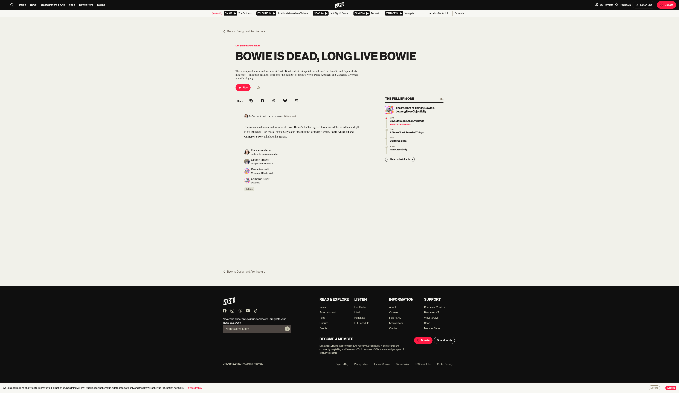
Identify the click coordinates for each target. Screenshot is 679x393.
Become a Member (434, 307)
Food (72, 4)
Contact (394, 328)
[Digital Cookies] (387, 138)
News (33, 4)
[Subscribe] (287, 328)
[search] (13, 5)
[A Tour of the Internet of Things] (387, 130)
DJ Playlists (606, 5)
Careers (393, 312)
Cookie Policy (401, 364)
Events (101, 4)
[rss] (258, 88)
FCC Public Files (421, 364)
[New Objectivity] (387, 147)
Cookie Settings (445, 364)
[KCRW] (229, 304)
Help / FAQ (395, 317)
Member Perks (432, 328)
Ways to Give (431, 317)
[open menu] (5, 5)
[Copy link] (251, 101)
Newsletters (86, 4)
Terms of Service (380, 364)
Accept (671, 387)
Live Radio (360, 307)
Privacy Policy (359, 364)
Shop (427, 322)
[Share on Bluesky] (285, 101)
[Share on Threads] (273, 101)
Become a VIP (432, 312)
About (392, 307)
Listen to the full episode (401, 159)
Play (245, 87)
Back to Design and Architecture (246, 31)
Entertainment (328, 312)
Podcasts (625, 5)
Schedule (459, 13)
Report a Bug (342, 364)
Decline (654, 387)
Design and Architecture (248, 45)
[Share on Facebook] (262, 101)
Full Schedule (361, 322)
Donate (669, 5)
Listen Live (646, 5)
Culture (249, 189)
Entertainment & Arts (53, 4)
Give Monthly (444, 340)
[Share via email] (296, 101)
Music (22, 4)
